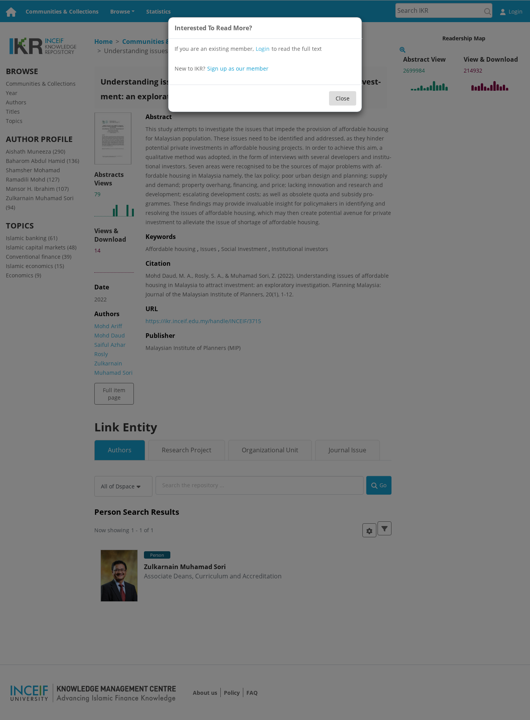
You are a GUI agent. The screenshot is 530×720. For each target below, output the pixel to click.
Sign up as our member (237, 68)
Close (343, 98)
